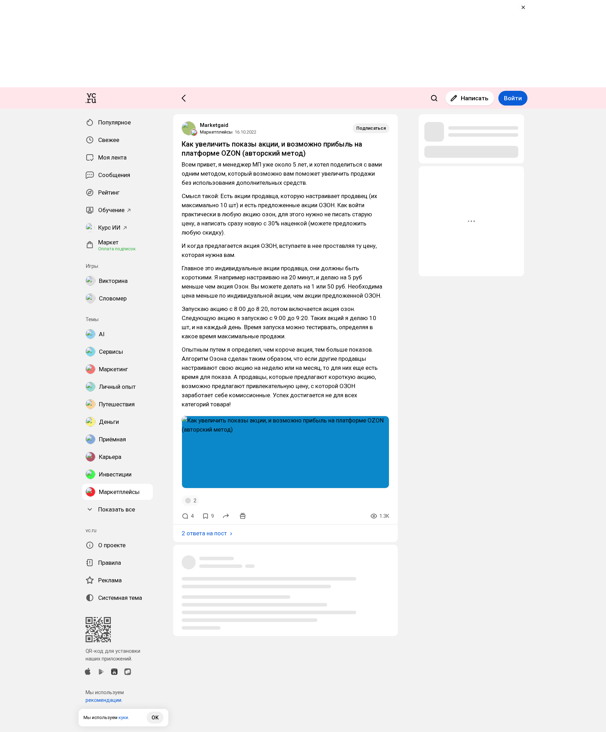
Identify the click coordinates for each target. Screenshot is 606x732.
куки (123, 717)
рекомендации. (104, 700)
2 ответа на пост (204, 533)
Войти (513, 98)
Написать (475, 98)
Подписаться (371, 128)
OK (155, 717)
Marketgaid (214, 125)
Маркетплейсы (216, 132)
